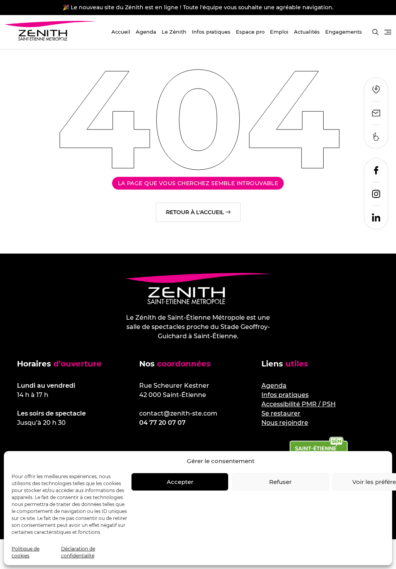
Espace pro (250, 32)
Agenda (146, 32)
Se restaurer (280, 413)
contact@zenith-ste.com (178, 413)
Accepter (180, 482)
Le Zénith (174, 32)
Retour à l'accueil (195, 212)
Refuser (280, 482)
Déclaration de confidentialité (78, 552)
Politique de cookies (25, 552)
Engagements (343, 32)
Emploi (279, 32)
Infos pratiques (211, 32)
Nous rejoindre (284, 422)
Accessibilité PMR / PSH (298, 404)
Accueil (120, 32)
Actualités (307, 32)
